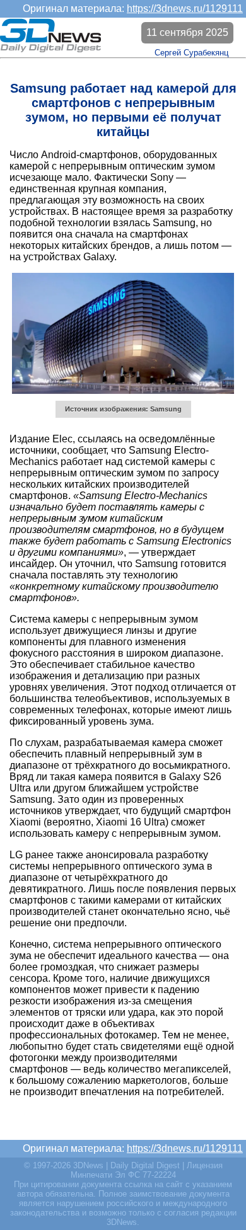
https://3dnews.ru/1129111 (185, 8)
